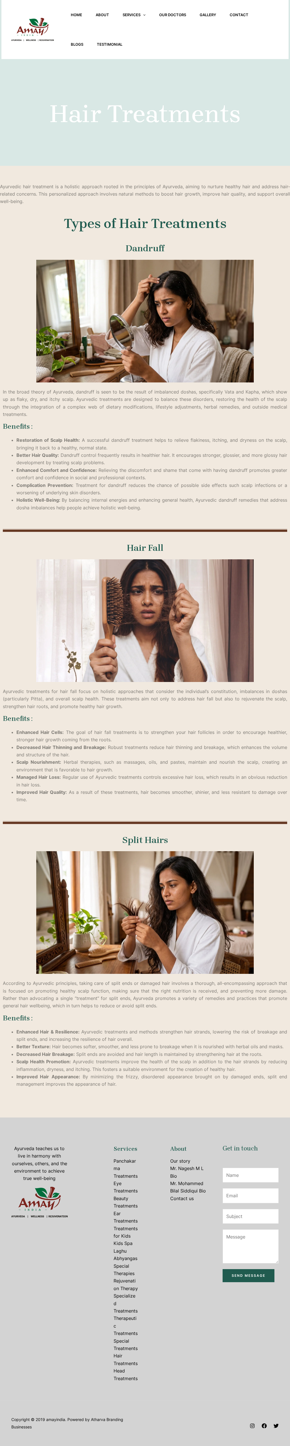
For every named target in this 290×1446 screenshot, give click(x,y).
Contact (239, 14)
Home (76, 14)
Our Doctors (172, 14)
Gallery (208, 14)
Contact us (182, 1198)
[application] (143, 15)
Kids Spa (123, 1243)
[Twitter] (276, 1425)
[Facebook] (264, 1425)
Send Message (248, 1275)
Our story (180, 1161)
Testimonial (109, 44)
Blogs (77, 44)
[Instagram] (252, 1425)
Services (131, 14)
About (102, 14)
